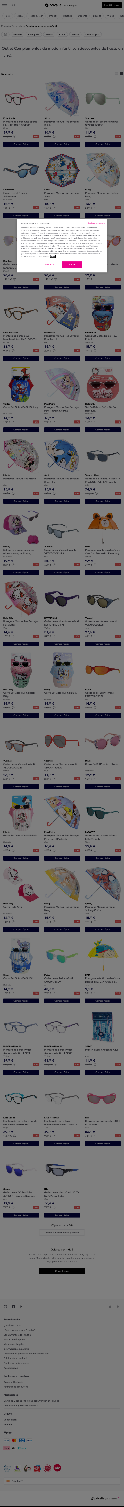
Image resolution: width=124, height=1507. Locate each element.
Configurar (50, 264)
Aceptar (72, 264)
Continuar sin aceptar (96, 223)
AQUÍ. (53, 256)
